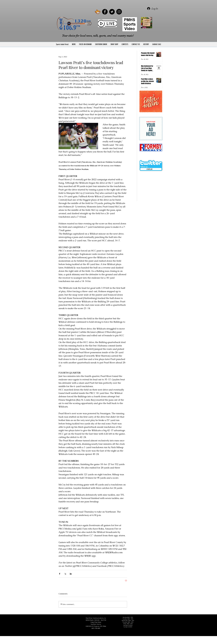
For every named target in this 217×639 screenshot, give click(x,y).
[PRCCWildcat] (97, 11)
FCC (54, 638)
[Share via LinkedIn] (71, 574)
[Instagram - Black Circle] (119, 11)
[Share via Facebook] (60, 574)
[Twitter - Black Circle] (112, 11)
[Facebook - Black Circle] (105, 11)
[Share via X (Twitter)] (65, 574)
